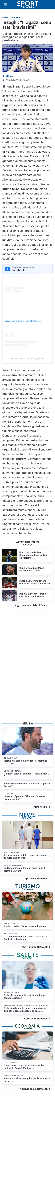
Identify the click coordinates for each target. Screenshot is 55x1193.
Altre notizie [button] (40, 806)
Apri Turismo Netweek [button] (35, 946)
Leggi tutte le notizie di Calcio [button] (31, 605)
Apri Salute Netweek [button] (36, 1018)
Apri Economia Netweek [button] (34, 1088)
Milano (9, 76)
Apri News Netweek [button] (36, 878)
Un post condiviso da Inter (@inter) (27, 358)
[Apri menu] (5, 4)
